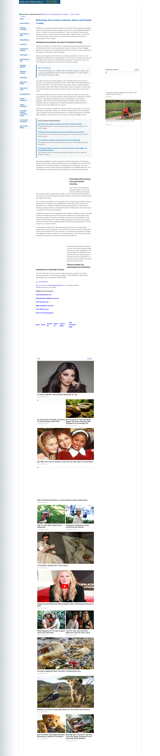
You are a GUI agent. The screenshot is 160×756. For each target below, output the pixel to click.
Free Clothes (24, 55)
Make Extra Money (23, 82)
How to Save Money (24, 126)
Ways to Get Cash (23, 88)
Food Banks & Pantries (24, 49)
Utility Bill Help (24, 40)
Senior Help (23, 77)
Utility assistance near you (45, 305)
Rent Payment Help (24, 34)
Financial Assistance (23, 28)
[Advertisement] (59, 7)
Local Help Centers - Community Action (23, 113)
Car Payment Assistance (24, 120)
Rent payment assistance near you (47, 298)
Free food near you (42, 302)
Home (22, 19)
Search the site (24, 23)
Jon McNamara (43, 282)
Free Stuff (23, 44)
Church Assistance (23, 105)
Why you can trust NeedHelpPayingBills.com (50, 285)
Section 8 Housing (23, 72)
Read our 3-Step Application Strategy (55, 14)
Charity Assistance (23, 99)
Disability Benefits (23, 66)
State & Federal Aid (24, 60)
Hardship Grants (25, 94)
